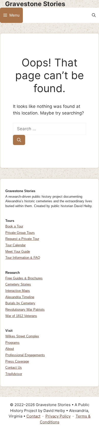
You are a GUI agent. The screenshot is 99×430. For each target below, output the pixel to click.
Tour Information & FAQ (22, 258)
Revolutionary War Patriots (25, 309)
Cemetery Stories (18, 284)
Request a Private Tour (22, 239)
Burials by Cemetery (20, 303)
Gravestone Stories (35, 4)
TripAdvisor (13, 374)
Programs (12, 343)
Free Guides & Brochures (24, 278)
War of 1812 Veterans (21, 316)
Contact (33, 416)
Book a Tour (14, 226)
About (9, 349)
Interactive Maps (17, 291)
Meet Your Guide (17, 251)
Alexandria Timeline (19, 297)
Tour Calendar (15, 245)
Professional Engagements (25, 355)
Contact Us (13, 367)
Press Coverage (17, 361)
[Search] (19, 140)
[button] (94, 15)
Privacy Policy (58, 416)
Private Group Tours (20, 233)
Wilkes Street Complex (22, 336)
